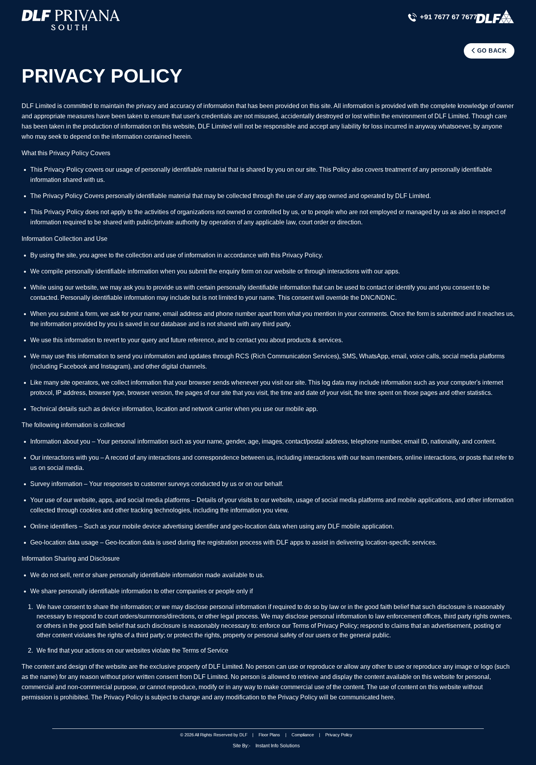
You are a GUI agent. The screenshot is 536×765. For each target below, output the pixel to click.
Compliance (303, 734)
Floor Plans (269, 734)
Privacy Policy (338, 734)
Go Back (491, 50)
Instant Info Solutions (277, 745)
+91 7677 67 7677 (448, 17)
